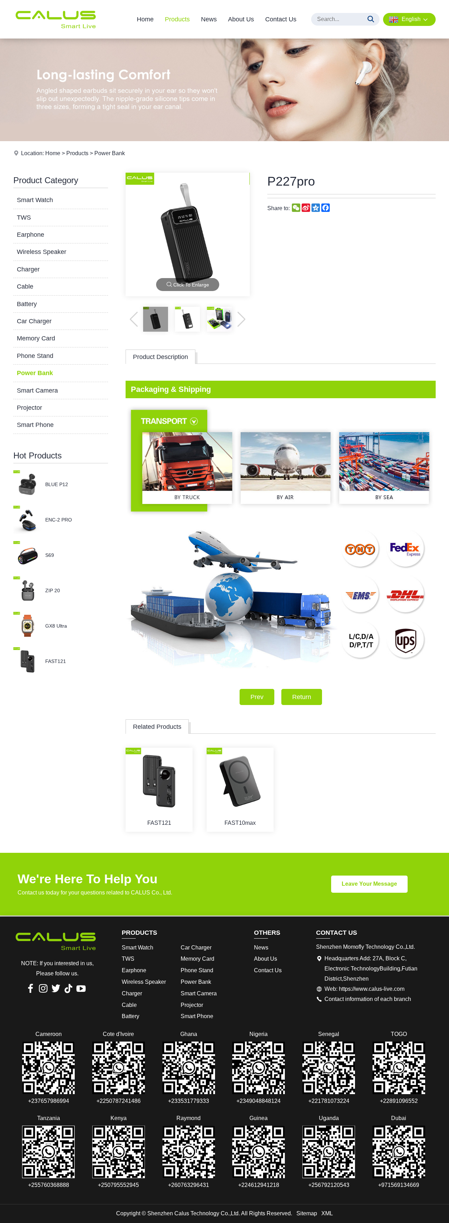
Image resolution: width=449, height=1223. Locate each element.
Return (301, 696)
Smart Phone (35, 424)
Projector (29, 407)
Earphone (30, 234)
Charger (28, 269)
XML (327, 1213)
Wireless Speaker (41, 251)
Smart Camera (37, 390)
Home (145, 19)
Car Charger (34, 321)
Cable (25, 286)
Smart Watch (35, 199)
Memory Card (36, 338)
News (209, 19)
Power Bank (109, 153)
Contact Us (280, 19)
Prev (256, 696)
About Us (241, 19)
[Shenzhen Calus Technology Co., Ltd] (55, 37)
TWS (24, 217)
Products (177, 19)
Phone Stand (35, 355)
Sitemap (306, 1213)
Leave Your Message (369, 884)
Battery (27, 304)
